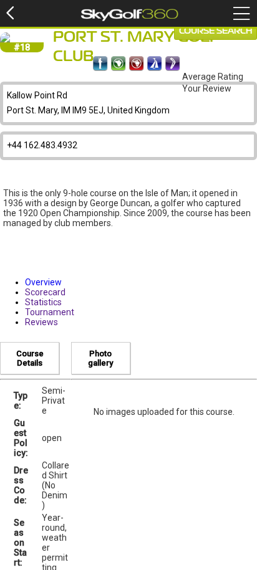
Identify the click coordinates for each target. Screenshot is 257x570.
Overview (43, 282)
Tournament (49, 312)
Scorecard (45, 292)
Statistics (43, 302)
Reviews (41, 322)
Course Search (215, 31)
